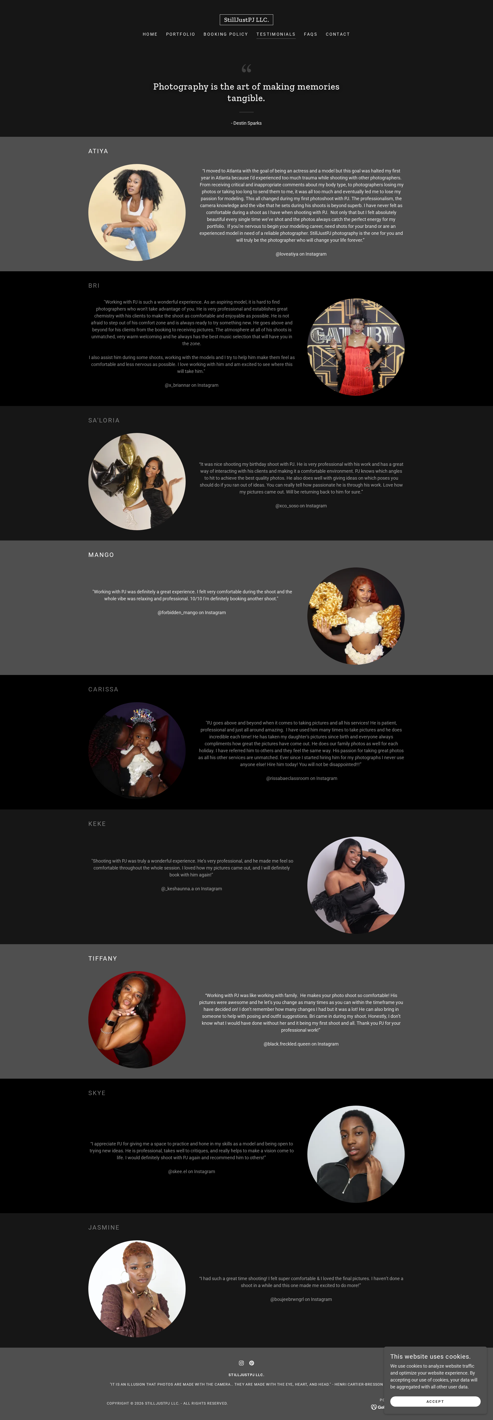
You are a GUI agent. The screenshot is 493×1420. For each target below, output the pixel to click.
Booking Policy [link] (226, 34)
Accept (435, 1401)
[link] (246, 20)
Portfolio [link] (181, 34)
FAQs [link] (311, 34)
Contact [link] (338, 34)
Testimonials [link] (276, 34)
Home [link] (150, 34)
